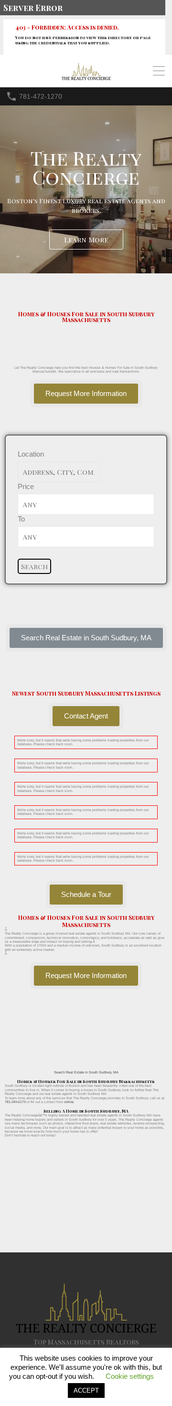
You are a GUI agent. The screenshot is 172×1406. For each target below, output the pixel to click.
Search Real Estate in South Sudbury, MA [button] (86, 1072)
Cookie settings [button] (130, 1376)
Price (26, 486)
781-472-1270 (40, 96)
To (21, 519)
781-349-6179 (15, 1102)
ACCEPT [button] (86, 1390)
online (69, 1102)
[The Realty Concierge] (86, 78)
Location (31, 454)
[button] (86, 638)
